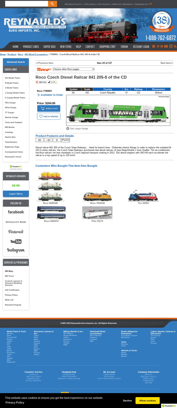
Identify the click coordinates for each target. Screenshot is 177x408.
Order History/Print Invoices (109, 378)
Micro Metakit (95, 335)
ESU (152, 339)
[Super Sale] (49, 46)
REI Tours (9, 276)
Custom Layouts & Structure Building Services (13, 283)
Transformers (11, 142)
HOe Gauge (10, 103)
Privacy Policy (11, 295)
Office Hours (148, 378)
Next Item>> (167, 63)
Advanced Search (16, 62)
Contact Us (33, 374)
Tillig (9, 349)
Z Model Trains (11, 88)
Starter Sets (10, 137)
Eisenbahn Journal (129, 335)
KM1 (9, 360)
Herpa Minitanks (70, 335)
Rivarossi (11, 352)
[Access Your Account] (140, 46)
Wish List (117, 4)
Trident (66, 343)
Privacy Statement (33, 380)
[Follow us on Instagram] (170, 46)
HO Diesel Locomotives (36, 54)
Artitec (36, 354)
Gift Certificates (12, 290)
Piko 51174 (97, 221)
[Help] (79, 46)
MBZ (36, 351)
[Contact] (90, 46)
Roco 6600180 (50, 203)
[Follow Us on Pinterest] (162, 46)
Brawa (9, 339)
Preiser (37, 343)
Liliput (9, 341)
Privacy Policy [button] (15, 402)
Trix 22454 (143, 203)
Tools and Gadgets (13, 122)
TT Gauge (9, 112)
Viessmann (155, 335)
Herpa (123, 352)
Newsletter (128, 4)
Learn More (15, 193)
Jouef (9, 354)
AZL (8, 356)
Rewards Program (13, 305)
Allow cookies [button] (147, 400)
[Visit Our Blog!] (158, 46)
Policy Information (69, 376)
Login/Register (109, 374)
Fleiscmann (12, 337)
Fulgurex (93, 337)
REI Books (10, 127)
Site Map (148, 383)
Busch (36, 349)
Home (3, 54)
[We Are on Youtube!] (166, 46)
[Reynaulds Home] (10, 46)
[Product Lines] (31, 46)
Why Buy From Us (73, 4)
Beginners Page (12, 147)
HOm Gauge (10, 107)
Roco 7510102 (97, 203)
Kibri (36, 337)
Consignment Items (14, 152)
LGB (9, 347)
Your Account (104, 4)
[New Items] (66, 46)
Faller (36, 335)
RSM (36, 345)
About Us (148, 374)
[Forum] (124, 46)
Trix (8, 345)
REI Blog (9, 271)
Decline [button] (127, 400)
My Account (109, 376)
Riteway (124, 344)
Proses (37, 353)
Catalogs (9, 132)
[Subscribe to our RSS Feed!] (175, 46)
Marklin (10, 333)
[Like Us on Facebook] (153, 46)
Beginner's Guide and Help (69, 378)
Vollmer (37, 341)
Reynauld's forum (13, 157)
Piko (9, 343)
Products (12, 54)
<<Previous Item (44, 63)
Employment (148, 380)
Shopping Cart (141, 4)
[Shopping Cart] (107, 46)
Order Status (90, 4)
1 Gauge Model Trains (15, 93)
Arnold (9, 358)
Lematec (93, 339)
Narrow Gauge (11, 117)
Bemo (9, 350)
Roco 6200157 (51, 221)
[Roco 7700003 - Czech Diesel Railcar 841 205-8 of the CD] (78, 129)
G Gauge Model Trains (15, 98)
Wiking (124, 354)
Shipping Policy (33, 378)
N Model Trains (11, 83)
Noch (36, 339)
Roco (20, 54)
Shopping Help (69, 374)
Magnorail (11, 362)
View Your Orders (33, 376)
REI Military (68, 333)
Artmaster (67, 339)
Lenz (153, 341)
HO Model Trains (12, 78)
